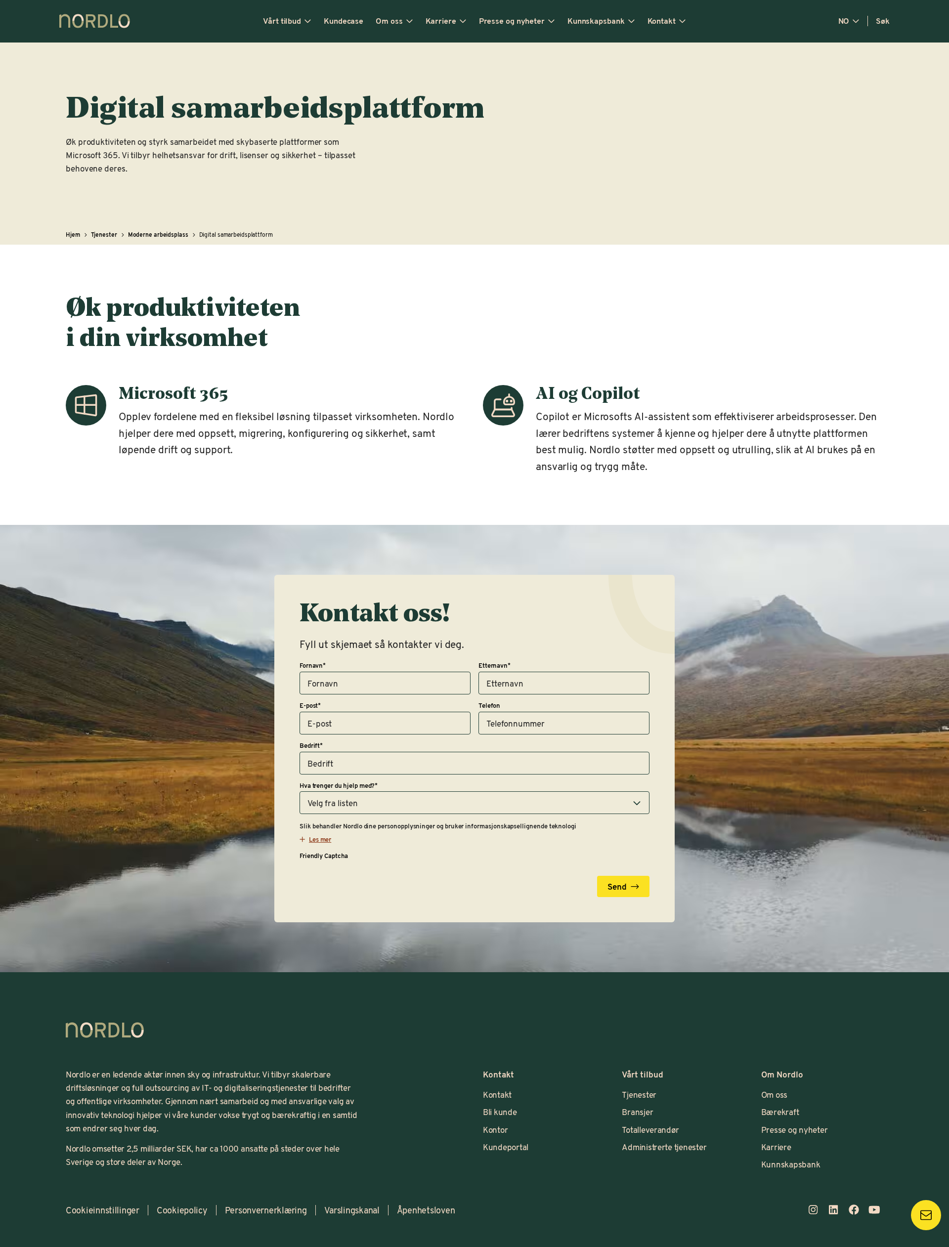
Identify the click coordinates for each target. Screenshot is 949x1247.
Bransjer (637, 1111)
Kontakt (661, 21)
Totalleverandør (650, 1129)
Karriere (441, 21)
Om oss (389, 21)
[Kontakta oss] (926, 1215)
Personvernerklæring (266, 1210)
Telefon (489, 705)
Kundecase (343, 21)
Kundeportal (505, 1146)
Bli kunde (500, 1111)
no (844, 21)
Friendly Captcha (324, 855)
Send (617, 886)
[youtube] (874, 1210)
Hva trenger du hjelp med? (339, 785)
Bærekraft (780, 1111)
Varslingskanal (352, 1210)
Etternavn (494, 665)
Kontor (495, 1129)
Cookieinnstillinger (102, 1210)
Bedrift (311, 745)
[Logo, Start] (105, 1030)
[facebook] (854, 1210)
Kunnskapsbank (596, 21)
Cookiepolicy (182, 1210)
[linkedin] (833, 1210)
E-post (310, 705)
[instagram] (813, 1210)
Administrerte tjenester (664, 1146)
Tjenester (639, 1094)
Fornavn (313, 665)
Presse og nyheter (512, 21)
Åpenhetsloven (426, 1210)
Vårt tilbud (282, 21)
